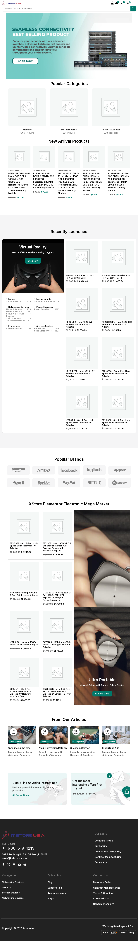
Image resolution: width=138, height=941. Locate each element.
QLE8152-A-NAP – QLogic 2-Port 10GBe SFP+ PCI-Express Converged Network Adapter (57, 596)
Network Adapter (19, 309)
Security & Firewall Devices (19, 315)
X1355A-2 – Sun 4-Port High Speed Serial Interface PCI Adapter (80, 422)
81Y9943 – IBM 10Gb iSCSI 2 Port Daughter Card (80, 276)
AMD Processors (19, 328)
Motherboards (43, 299)
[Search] (133, 8)
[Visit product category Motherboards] (69, 107)
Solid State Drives (47, 331)
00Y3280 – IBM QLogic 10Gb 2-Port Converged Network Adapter (57, 644)
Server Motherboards (47, 301)
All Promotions (20, 795)
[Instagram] (14, 864)
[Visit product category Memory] (27, 107)
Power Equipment (45, 307)
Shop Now (33, 261)
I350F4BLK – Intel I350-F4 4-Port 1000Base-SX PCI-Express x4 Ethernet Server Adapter (57, 693)
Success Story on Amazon (80, 748)
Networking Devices (18, 307)
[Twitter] (8, 864)
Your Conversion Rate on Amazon (53, 748)
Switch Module (19, 318)
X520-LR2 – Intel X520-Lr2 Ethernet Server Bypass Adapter (79, 324)
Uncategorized (15, 742)
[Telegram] (24, 864)
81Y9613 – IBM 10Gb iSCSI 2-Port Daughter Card (116, 276)
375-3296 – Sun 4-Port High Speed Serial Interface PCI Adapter (116, 373)
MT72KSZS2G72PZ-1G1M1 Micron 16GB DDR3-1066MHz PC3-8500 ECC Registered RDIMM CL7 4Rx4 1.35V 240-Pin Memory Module (68, 183)
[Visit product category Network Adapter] (111, 107)
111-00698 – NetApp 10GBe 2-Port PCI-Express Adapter (24, 593)
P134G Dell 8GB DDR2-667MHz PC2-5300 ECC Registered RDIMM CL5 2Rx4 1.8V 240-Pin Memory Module (44, 180)
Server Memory (15, 170)
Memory (12, 299)
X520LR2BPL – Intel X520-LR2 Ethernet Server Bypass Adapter (117, 324)
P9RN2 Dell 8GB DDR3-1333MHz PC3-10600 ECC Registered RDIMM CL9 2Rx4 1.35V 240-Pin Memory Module (92, 182)
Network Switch (19, 312)
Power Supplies (47, 309)
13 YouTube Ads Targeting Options (112, 748)
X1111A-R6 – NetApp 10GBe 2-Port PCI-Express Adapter (24, 643)
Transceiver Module (19, 321)
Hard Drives (47, 328)
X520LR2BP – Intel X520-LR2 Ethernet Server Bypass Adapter (80, 373)
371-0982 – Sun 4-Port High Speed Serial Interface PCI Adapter (116, 422)
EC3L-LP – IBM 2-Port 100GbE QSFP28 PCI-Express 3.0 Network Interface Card (20, 693)
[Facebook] (3, 864)
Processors (14, 326)
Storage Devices (44, 326)
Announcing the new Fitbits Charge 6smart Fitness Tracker (20, 748)
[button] (112, 3)
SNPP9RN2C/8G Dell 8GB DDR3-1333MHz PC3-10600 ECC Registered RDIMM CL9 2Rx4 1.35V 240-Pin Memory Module (118, 182)
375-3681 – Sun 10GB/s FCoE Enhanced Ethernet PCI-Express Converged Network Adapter (57, 547)
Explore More (102, 693)
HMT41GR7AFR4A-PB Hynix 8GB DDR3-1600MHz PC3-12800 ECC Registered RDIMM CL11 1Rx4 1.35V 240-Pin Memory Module (19, 183)
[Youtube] (19, 864)
